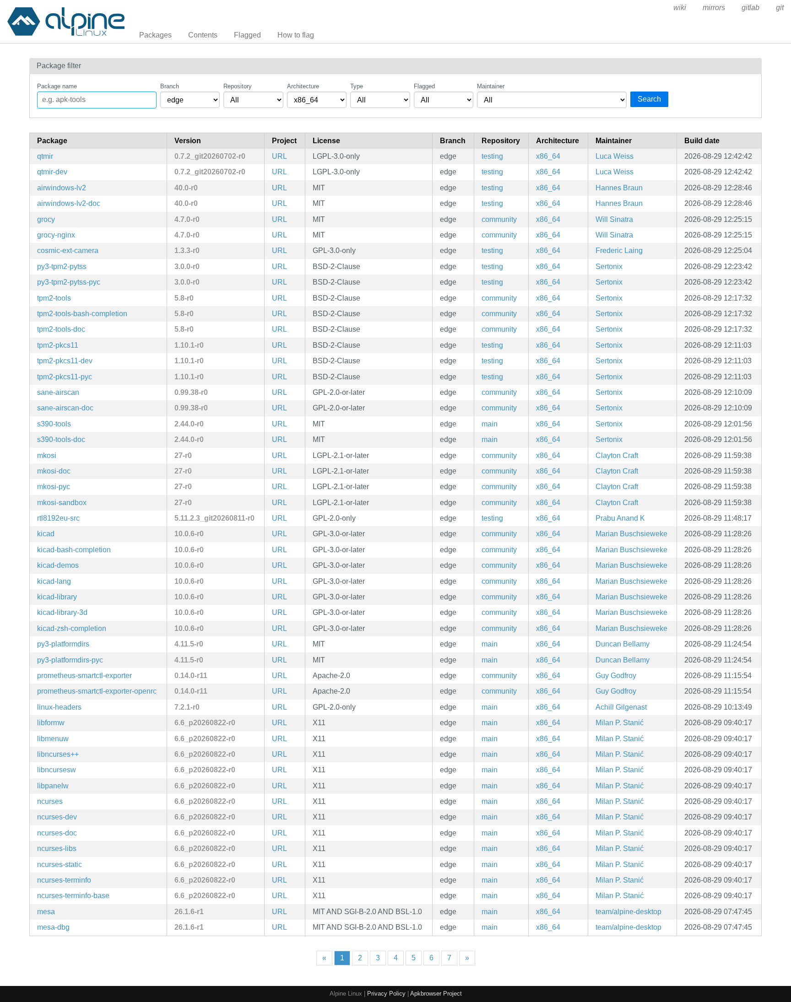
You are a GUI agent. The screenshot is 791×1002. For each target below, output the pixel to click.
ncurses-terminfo (64, 880)
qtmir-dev (52, 172)
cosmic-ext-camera (67, 250)
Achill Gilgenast (621, 707)
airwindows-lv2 (61, 188)
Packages (155, 35)
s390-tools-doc (61, 439)
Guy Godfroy (616, 675)
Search (649, 99)
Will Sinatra (614, 219)
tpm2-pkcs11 (57, 345)
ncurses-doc (57, 833)
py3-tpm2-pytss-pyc (68, 282)
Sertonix (609, 266)
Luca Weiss (615, 156)
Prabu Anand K (620, 518)
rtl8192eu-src (58, 518)
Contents (202, 35)
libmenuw (53, 739)
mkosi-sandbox (62, 502)
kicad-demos (58, 565)
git (780, 7)
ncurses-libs (56, 848)
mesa (46, 912)
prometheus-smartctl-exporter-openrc (97, 691)
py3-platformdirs (63, 644)
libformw (51, 723)
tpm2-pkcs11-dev (64, 361)
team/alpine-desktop (628, 912)
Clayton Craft (617, 455)
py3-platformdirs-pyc (70, 660)
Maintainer (490, 86)
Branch (169, 86)
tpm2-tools (54, 298)
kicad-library (57, 597)
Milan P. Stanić (620, 723)
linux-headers (59, 707)
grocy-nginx (56, 235)
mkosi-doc (53, 471)
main (490, 424)
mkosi (46, 455)
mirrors (714, 7)
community (499, 219)
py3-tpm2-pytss (62, 266)
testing (492, 156)
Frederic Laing (619, 250)
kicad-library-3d (62, 612)
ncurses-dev (57, 817)
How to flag (295, 35)
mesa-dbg (53, 927)
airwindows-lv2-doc (68, 203)
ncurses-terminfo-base (73, 896)
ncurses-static (59, 864)
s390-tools (54, 424)
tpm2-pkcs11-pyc (64, 377)
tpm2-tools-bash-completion (82, 314)
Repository (237, 86)
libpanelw (53, 786)
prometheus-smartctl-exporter (84, 675)
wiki (679, 7)
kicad (45, 534)
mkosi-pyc (53, 486)
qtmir (45, 156)
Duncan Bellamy (623, 644)
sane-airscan (58, 392)
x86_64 (548, 156)
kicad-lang (54, 581)
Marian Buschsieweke (631, 534)
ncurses (50, 801)
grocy (46, 219)
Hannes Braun (619, 188)
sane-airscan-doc (65, 408)
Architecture (303, 86)
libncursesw (56, 770)
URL (279, 156)
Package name (57, 86)
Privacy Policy (386, 993)
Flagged (247, 35)
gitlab (750, 7)
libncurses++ (58, 754)
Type (356, 86)
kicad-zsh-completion (71, 628)
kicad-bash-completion (74, 550)
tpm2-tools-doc (61, 329)
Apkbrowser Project (436, 993)
